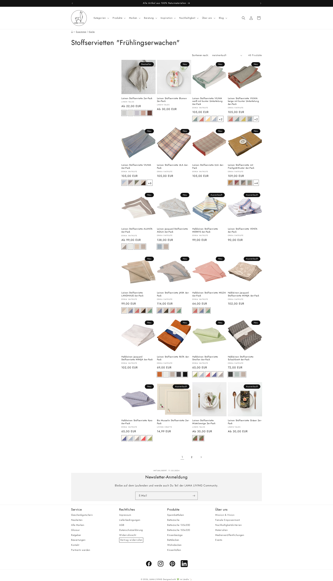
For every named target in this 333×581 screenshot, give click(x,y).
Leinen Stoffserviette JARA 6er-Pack (173, 294)
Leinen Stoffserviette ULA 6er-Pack (172, 167)
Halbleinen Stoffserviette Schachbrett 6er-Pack (241, 358)
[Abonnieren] (194, 496)
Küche (92, 31)
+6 (150, 182)
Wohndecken (174, 545)
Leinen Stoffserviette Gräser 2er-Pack (245, 422)
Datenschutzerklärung (131, 530)
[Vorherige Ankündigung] (72, 3)
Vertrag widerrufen (131, 540)
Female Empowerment (227, 520)
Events (218, 540)
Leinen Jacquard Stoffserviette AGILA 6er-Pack (172, 231)
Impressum (125, 515)
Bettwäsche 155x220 (178, 530)
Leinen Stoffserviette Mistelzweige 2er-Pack (204, 422)
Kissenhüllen (174, 550)
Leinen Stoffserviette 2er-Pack (136, 98)
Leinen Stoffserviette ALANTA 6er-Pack (137, 231)
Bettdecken (173, 540)
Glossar (75, 530)
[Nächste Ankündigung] (260, 3)
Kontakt (75, 545)
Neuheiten (76, 520)
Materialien (221, 530)
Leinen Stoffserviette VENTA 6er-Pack (243, 231)
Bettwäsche (173, 520)
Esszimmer (81, 31)
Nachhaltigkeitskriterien (228, 525)
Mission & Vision (224, 515)
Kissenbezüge (174, 535)
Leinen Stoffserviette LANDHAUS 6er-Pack (132, 294)
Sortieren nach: (200, 55)
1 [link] (182, 457)
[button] (101, 18)
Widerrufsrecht (127, 535)
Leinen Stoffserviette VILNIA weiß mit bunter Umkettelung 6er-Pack (207, 101)
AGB (121, 525)
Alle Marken (77, 525)
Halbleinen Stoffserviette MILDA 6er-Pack (209, 294)
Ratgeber (76, 535)
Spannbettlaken (175, 515)
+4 (256, 182)
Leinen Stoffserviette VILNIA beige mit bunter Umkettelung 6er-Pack (243, 101)
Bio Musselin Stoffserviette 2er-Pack (173, 422)
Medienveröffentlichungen (229, 535)
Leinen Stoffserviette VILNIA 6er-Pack (136, 167)
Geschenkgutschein (82, 515)
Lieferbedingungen (129, 520)
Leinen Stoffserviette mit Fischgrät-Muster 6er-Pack (241, 167)
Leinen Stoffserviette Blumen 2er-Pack (172, 100)
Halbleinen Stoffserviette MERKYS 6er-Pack (205, 231)
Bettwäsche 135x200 (178, 525)
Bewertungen (78, 540)
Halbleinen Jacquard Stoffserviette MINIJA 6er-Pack (243, 294)
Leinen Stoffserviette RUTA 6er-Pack (173, 358)
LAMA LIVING (155, 579)
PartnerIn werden (80, 550)
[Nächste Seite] (201, 457)
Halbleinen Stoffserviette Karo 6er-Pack (136, 422)
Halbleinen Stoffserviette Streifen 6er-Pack (205, 358)
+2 (221, 118)
